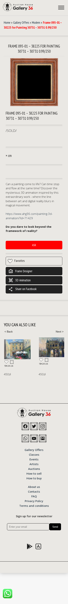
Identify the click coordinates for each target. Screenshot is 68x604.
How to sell (34, 473)
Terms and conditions (34, 505)
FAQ (34, 496)
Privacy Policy (34, 500)
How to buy (34, 478)
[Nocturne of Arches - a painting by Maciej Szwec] (52, 347)
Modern (36, 22)
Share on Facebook (22, 289)
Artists (34, 464)
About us (34, 486)
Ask (34, 245)
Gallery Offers (21, 22)
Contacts (34, 491)
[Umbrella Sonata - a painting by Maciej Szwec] (17, 349)
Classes (34, 454)
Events (34, 459)
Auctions (34, 468)
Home (7, 22)
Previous (8, 331)
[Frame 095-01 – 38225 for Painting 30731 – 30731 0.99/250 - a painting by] (34, 82)
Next (59, 331)
